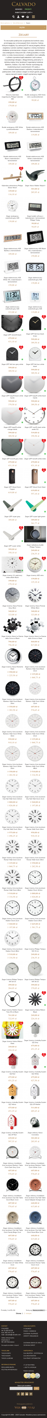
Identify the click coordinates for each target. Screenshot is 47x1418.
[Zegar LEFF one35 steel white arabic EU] (35, 416)
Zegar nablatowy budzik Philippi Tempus (35, 546)
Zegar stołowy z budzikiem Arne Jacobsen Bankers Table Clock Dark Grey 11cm (12, 1165)
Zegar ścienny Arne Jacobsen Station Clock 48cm (12, 950)
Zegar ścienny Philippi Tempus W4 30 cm (35, 980)
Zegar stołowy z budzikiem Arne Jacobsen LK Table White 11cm (12, 1263)
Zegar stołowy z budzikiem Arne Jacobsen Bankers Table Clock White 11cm (35, 1165)
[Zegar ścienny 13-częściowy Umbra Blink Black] (12, 565)
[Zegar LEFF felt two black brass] (35, 323)
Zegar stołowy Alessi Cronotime (35, 1134)
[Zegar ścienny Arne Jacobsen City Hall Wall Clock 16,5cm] (12, 786)
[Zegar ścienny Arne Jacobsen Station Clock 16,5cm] (35, 877)
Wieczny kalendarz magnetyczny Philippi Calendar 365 (12, 97)
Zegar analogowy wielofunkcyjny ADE (12, 217)
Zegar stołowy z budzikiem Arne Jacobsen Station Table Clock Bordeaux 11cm (35, 1295)
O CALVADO (27, 1329)
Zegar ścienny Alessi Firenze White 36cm (35, 607)
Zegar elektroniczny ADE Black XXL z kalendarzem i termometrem (35, 251)
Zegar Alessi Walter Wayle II (35, 186)
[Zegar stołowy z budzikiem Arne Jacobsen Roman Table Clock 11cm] (35, 1250)
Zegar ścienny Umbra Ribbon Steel (12, 1042)
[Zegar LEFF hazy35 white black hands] (35, 384)
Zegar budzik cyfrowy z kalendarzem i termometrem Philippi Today (35, 218)
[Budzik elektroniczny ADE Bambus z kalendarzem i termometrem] (35, 116)
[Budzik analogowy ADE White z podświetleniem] (12, 116)
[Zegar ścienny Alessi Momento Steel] (12, 656)
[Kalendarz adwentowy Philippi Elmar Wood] (12, 175)
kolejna (28, 1313)
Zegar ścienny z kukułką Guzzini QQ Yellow (12, 1103)
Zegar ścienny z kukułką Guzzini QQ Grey (35, 1041)
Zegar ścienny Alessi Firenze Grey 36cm (12, 607)
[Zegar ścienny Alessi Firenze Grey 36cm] (12, 595)
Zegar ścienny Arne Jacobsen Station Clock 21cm (12, 920)
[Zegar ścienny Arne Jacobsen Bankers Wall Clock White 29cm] (12, 753)
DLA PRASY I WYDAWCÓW (32, 1358)
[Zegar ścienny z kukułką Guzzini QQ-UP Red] (12, 1122)
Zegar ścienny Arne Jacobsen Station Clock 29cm (35, 920)
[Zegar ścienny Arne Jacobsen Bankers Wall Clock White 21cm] (35, 721)
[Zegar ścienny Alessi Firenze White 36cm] (35, 595)
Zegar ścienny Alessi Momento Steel (12, 668)
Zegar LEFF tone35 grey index (12, 459)
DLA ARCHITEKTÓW (30, 1356)
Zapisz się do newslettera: (24, 1386)
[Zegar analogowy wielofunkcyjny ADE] (12, 205)
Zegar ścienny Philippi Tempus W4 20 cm (12, 980)
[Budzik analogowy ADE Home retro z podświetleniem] (35, 84)
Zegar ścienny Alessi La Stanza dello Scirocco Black (12, 637)
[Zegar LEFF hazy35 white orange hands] (12, 416)
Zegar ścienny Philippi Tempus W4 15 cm (35, 950)
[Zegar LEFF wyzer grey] (12, 505)
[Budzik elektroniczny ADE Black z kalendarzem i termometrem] (12, 146)
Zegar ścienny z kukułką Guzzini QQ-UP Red (12, 1134)
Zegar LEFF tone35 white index (35, 459)
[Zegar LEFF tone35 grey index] (12, 447)
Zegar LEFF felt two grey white (12, 364)
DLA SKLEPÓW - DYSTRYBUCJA (33, 1353)
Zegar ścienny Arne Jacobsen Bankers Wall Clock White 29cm (12, 766)
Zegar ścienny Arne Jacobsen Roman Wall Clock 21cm (12, 859)
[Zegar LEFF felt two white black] (35, 353)
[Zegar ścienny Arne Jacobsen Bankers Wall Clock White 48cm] (35, 753)
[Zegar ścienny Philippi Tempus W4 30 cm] (35, 969)
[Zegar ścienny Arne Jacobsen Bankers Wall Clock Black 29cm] (12, 688)
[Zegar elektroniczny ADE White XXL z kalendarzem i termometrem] (12, 267)
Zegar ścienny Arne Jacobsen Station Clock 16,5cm (35, 889)
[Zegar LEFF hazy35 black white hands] (12, 384)
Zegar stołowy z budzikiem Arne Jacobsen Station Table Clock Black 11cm (12, 1295)
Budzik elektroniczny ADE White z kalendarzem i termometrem (35, 158)
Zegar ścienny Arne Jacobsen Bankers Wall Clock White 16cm (12, 734)
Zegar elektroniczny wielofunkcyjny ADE (35, 279)
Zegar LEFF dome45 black (12, 335)
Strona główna (5, 23)
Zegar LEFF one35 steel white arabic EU (35, 428)
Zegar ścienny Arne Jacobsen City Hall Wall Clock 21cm (35, 798)
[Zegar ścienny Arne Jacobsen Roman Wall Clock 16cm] (35, 816)
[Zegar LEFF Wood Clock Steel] (35, 476)
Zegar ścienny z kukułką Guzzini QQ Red (12, 1073)
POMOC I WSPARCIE (30, 1331)
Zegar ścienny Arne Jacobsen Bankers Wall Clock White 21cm (35, 734)
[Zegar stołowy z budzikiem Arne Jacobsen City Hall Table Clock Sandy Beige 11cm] (12, 1217)
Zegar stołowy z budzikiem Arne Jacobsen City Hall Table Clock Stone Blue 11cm (35, 1230)
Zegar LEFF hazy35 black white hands (12, 397)
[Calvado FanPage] (18, 1394)
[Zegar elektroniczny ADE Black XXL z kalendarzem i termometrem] (35, 238)
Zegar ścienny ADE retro (35, 575)
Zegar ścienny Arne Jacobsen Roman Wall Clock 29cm (35, 859)
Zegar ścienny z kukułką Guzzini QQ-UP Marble (35, 1103)
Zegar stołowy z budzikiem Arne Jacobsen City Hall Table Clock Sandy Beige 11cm (12, 1230)
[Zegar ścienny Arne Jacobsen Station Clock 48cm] (12, 938)
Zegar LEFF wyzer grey (12, 517)
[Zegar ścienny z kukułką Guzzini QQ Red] (12, 1061)
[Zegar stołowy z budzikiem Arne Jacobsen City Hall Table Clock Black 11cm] (12, 1185)
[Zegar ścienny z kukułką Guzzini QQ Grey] (35, 1029)
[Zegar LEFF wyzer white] (12, 534)
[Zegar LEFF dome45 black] (12, 323)
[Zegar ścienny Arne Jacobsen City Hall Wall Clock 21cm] (35, 786)
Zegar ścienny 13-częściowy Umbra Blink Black (12, 576)
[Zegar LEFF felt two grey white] (12, 353)
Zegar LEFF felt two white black (35, 365)
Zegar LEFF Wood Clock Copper (12, 488)
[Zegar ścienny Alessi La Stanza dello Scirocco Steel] (35, 625)
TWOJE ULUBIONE (7, 1358)
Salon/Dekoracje (18, 23)
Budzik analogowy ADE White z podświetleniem (12, 128)
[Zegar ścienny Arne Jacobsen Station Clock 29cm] (35, 908)
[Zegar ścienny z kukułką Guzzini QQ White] (35, 1061)
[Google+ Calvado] (22, 1394)
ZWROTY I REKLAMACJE (31, 1336)
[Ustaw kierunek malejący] (45, 1310)
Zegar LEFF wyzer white (12, 546)
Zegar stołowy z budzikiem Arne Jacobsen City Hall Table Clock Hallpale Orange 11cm (35, 1198)
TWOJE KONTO (6, 1353)
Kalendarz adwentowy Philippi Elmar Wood (12, 187)
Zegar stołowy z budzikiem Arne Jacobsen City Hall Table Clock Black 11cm (12, 1198)
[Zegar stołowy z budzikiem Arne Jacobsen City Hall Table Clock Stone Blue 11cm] (35, 1217)
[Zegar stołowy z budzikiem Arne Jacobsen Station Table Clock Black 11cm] (12, 1282)
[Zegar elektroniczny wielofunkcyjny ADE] (35, 267)
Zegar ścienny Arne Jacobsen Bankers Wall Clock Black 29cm (12, 701)
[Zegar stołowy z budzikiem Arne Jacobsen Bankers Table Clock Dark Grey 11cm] (12, 1152)
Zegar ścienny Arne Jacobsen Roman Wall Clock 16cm (35, 828)
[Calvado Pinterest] (30, 1394)
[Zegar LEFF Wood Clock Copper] (12, 476)
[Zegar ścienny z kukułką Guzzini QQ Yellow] (12, 1091)
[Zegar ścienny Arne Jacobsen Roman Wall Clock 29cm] (35, 847)
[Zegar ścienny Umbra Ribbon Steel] (12, 1030)
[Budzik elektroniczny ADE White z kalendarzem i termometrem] (35, 146)
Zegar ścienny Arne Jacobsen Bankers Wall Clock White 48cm (35, 766)
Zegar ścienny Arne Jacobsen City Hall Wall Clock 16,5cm (12, 798)
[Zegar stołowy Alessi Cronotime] (35, 1122)
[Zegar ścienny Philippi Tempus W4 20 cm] (12, 969)
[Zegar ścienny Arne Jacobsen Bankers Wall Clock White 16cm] (12, 721)
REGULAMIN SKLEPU (7, 1367)
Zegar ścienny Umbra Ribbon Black (35, 1011)
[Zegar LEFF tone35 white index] (35, 447)
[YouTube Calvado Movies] (26, 1394)
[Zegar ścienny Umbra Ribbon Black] (35, 999)
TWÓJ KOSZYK (5, 1356)
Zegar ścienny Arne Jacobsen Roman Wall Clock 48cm (12, 889)
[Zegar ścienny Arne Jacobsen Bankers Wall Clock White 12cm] (35, 688)
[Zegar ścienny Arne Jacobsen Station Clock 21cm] (12, 908)
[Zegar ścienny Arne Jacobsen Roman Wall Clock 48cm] (12, 877)
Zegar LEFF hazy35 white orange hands (12, 428)
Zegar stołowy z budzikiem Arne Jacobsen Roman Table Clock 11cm (35, 1263)
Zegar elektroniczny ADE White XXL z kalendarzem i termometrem (12, 280)
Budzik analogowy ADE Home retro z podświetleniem (35, 96)
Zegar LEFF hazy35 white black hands (35, 397)
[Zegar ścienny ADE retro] (35, 565)
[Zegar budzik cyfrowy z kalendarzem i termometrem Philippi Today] (35, 205)
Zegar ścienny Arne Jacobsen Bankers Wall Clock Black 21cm (35, 669)
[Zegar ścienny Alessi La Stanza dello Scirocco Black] (12, 625)
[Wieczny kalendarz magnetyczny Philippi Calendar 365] (12, 84)
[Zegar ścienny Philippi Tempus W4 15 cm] (35, 938)
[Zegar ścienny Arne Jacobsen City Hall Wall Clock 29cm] (12, 816)
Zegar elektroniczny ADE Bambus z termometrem (12, 250)
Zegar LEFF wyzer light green (35, 517)
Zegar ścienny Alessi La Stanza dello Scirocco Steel (35, 637)
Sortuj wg (29, 1310)
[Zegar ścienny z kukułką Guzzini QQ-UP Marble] (35, 1091)
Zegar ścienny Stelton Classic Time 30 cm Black (12, 1011)
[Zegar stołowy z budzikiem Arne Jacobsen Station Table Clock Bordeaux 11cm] (35, 1282)
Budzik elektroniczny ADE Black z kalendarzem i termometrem (12, 158)
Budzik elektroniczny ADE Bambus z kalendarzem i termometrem (35, 129)
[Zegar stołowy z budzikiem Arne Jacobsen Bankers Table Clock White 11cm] (35, 1152)
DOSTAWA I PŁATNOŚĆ (31, 1334)
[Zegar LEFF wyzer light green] (35, 505)
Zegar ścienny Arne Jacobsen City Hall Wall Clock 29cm (12, 828)
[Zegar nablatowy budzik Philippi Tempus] (35, 534)
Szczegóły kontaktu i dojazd (10, 1345)
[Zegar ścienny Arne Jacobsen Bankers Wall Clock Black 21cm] (35, 656)
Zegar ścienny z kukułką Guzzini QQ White (35, 1073)
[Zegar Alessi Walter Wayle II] (35, 175)
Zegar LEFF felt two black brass (35, 335)
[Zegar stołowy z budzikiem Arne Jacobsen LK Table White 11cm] (12, 1250)
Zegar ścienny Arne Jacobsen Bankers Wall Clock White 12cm (35, 701)
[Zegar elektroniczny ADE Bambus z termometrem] (12, 238)
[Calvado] (23, 4)
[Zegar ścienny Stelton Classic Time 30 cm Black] (12, 999)
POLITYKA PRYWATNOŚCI (9, 1370)
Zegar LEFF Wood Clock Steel (35, 487)
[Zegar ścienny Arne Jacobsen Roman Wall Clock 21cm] (12, 847)
